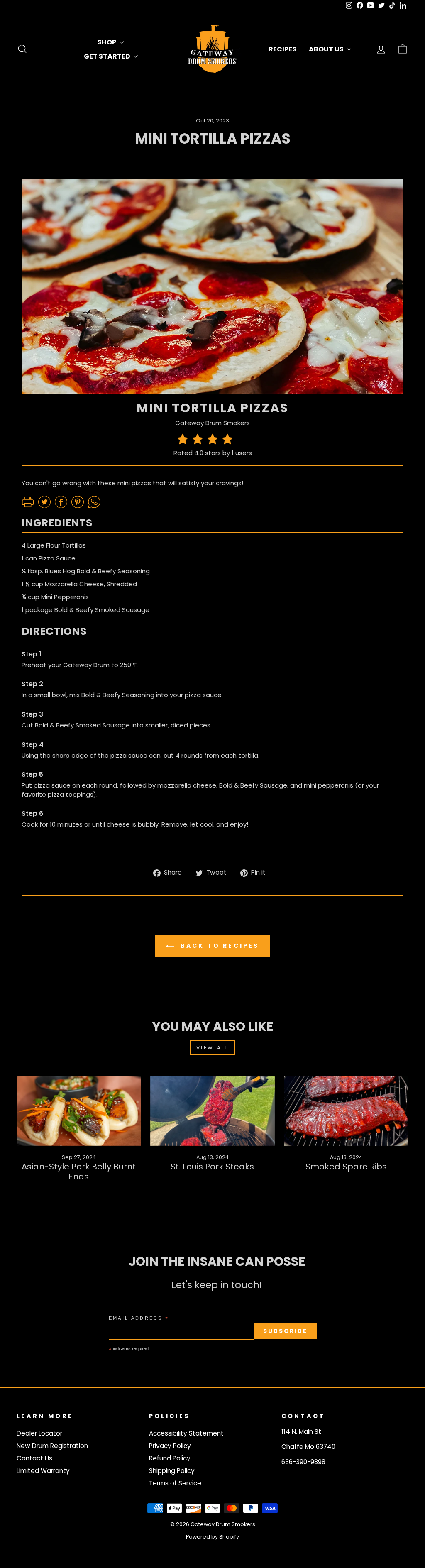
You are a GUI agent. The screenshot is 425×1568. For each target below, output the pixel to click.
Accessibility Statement (186, 1433)
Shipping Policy (172, 1470)
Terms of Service (175, 1483)
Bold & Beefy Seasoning (117, 694)
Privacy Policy (170, 1445)
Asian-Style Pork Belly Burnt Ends (79, 1171)
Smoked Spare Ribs (346, 1166)
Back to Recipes (218, 946)
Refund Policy (170, 1458)
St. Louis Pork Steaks (212, 1166)
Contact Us (34, 1458)
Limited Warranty (43, 1470)
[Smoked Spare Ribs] (346, 1111)
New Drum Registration (52, 1445)
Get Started (108, 56)
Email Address (139, 1319)
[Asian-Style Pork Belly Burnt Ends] (79, 1111)
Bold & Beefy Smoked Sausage (101, 609)
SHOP (107, 42)
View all (212, 1047)
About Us (327, 49)
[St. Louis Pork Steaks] (212, 1111)
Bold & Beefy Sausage (253, 785)
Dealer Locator (39, 1433)
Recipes (282, 49)
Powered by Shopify (212, 1536)
